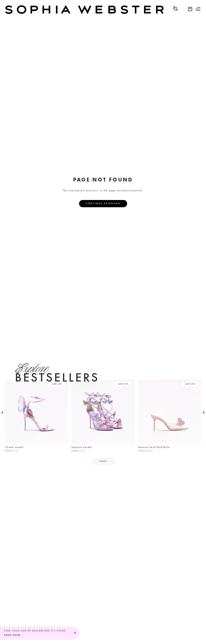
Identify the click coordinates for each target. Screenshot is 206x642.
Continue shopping (103, 203)
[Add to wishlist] (64, 384)
